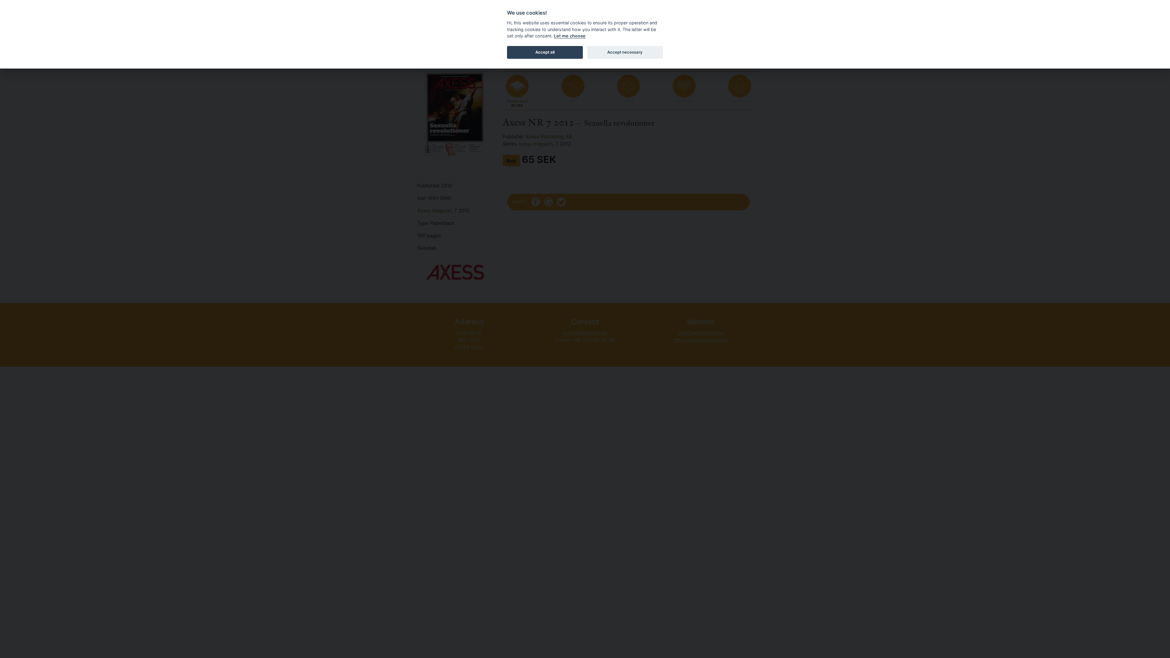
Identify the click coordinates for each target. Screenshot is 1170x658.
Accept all (545, 52)
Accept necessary (625, 52)
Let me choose (570, 35)
